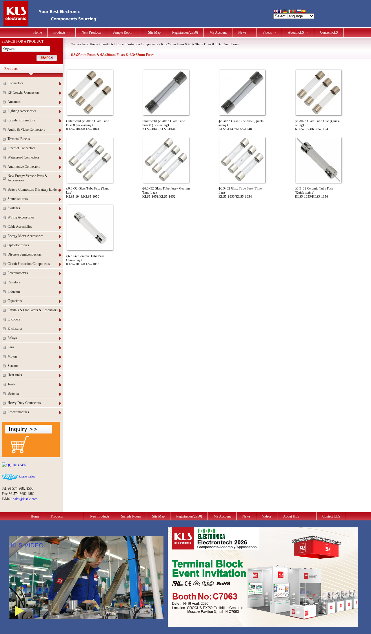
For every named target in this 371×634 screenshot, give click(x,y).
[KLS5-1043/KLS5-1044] (90, 113)
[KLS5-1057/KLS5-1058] (90, 248)
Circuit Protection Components (29, 264)
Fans (11, 347)
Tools (11, 384)
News (242, 32)
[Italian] (289, 11)
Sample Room (122, 32)
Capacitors (15, 301)
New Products (91, 32)
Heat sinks (15, 375)
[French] (280, 11)
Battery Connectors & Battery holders (33, 189)
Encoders (14, 319)
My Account (218, 32)
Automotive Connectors (24, 167)
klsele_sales (26, 476)
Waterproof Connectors (23, 157)
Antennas (14, 102)
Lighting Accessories (22, 111)
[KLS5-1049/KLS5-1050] (90, 180)
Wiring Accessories (21, 217)
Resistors (14, 282)
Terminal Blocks (19, 139)
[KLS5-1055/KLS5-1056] (318, 180)
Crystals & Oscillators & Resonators (33, 310)
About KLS (296, 32)
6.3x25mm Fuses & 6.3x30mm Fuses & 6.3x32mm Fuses (200, 44)
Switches (14, 208)
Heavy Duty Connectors (24, 403)
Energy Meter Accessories (25, 236)
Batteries (13, 393)
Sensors (13, 366)
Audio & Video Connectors (26, 129)
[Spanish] (303, 11)
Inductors (14, 291)
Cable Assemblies (20, 227)
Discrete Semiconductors (25, 254)
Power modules (18, 412)
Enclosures (15, 329)
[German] (285, 11)
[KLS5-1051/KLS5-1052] (166, 180)
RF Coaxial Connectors (24, 92)
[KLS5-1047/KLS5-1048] (242, 113)
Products (59, 32)
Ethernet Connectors (21, 148)
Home (37, 32)
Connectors (15, 83)
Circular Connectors (21, 120)
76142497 (19, 465)
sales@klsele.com (25, 499)
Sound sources (18, 199)
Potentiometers (18, 273)
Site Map (154, 32)
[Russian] (299, 11)
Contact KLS (329, 32)
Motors (13, 356)
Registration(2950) (185, 32)
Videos (267, 32)
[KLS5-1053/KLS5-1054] (242, 180)
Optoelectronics (18, 245)
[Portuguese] (294, 11)
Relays (12, 338)
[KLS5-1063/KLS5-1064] (318, 113)
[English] (275, 11)
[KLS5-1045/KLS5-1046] (166, 113)
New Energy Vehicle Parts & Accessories (27, 178)
